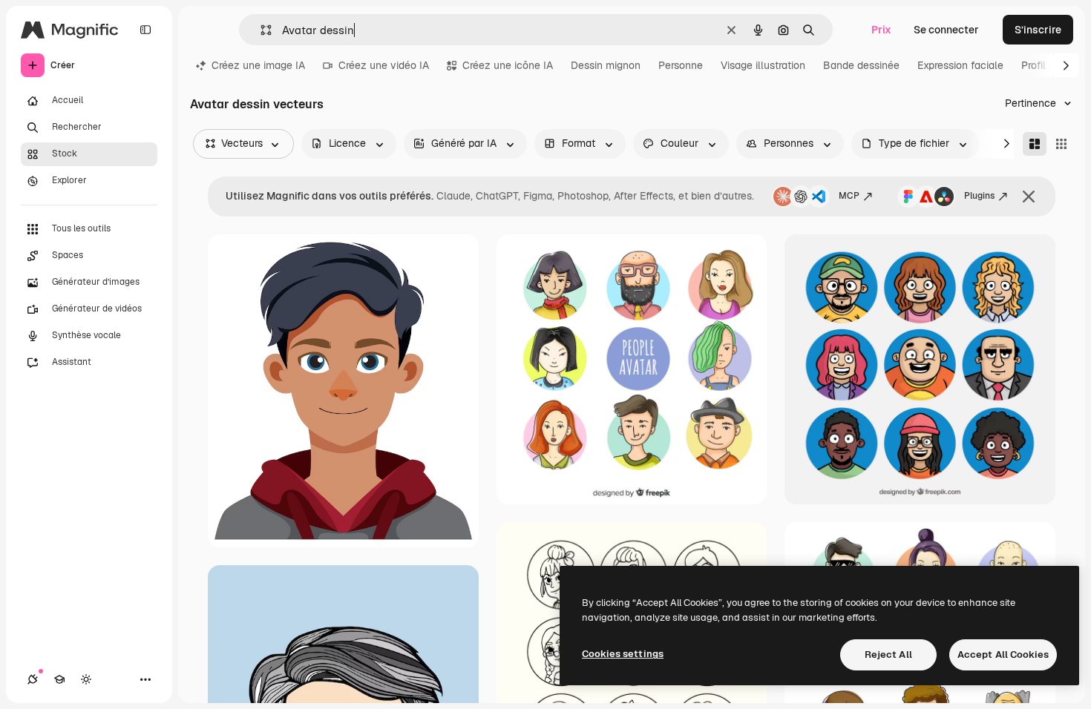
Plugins (979, 196)
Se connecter (946, 29)
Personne (680, 65)
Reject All (888, 654)
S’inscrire (1038, 29)
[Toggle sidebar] (145, 30)
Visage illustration (763, 65)
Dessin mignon (605, 65)
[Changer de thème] (86, 679)
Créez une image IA (258, 65)
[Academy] (59, 679)
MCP (849, 196)
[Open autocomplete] (260, 30)
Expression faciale (960, 65)
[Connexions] (33, 679)
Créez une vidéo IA (383, 65)
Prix (881, 29)
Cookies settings (623, 653)
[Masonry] (1034, 144)
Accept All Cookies (1003, 654)
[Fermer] (1029, 196)
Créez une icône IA (507, 65)
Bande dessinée (861, 65)
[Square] (1061, 144)
